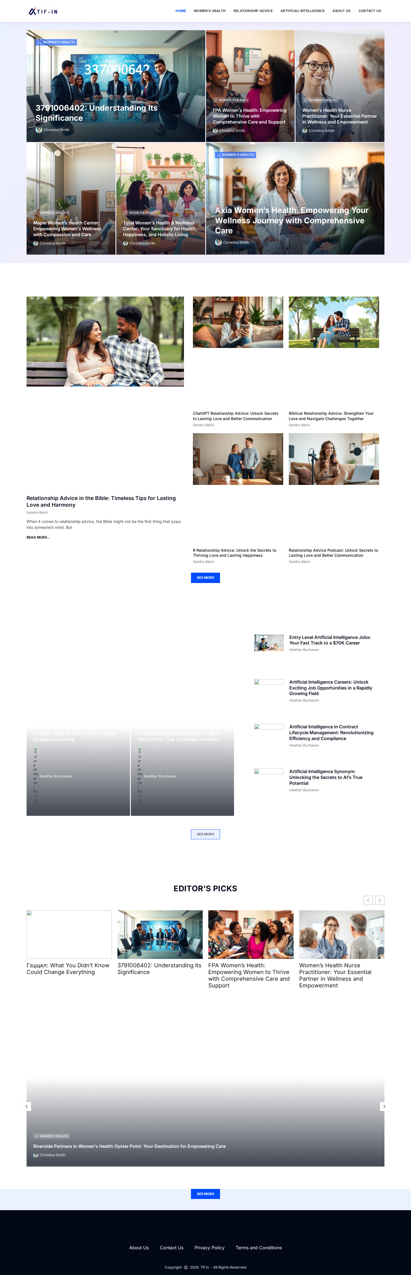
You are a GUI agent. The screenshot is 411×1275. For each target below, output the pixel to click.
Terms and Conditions (259, 1247)
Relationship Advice (253, 11)
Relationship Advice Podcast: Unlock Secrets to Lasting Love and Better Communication (333, 553)
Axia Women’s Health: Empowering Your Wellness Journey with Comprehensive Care (292, 220)
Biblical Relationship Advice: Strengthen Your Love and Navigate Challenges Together (331, 416)
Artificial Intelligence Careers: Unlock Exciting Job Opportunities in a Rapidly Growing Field (330, 687)
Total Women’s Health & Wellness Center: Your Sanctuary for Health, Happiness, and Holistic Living (160, 228)
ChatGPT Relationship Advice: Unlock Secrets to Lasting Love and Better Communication (235, 416)
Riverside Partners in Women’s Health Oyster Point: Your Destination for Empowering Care (129, 1146)
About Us (341, 11)
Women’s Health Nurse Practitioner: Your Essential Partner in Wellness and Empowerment (339, 116)
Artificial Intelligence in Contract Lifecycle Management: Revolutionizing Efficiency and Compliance (331, 732)
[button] (26, 1106)
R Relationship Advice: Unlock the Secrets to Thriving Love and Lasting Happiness (234, 553)
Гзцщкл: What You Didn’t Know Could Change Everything (74, 736)
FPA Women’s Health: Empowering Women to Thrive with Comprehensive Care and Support (250, 116)
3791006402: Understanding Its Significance (159, 968)
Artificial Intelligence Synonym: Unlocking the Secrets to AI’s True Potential (325, 777)
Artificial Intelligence (302, 11)
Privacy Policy (210, 1247)
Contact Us (369, 11)
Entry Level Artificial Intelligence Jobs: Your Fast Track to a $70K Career (330, 640)
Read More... (38, 537)
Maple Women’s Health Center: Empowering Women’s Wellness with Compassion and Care (67, 228)
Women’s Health (210, 11)
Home (181, 11)
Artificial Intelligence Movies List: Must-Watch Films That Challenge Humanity (180, 736)
